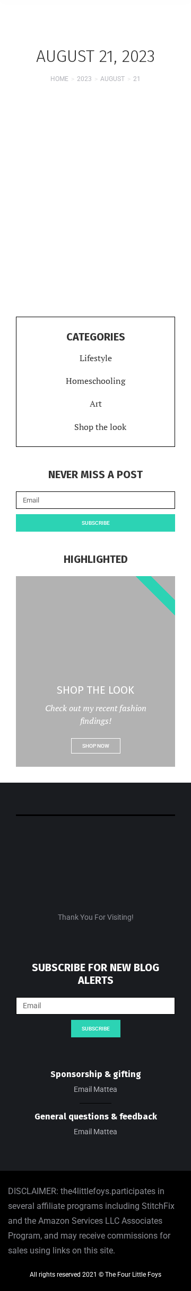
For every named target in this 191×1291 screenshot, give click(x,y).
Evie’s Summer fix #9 (95, 241)
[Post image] (95, 168)
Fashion (50, 257)
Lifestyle (81, 257)
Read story (95, 277)
